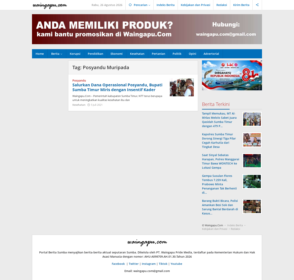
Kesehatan (78, 105)
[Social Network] (257, 5)
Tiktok (163, 264)
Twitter (134, 264)
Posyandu (79, 80)
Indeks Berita (235, 225)
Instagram (149, 264)
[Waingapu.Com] (50, 5)
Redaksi (235, 229)
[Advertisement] (48, 120)
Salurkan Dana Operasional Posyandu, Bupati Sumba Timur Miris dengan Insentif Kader (117, 87)
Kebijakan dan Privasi (214, 229)
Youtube (176, 264)
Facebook (119, 264)
